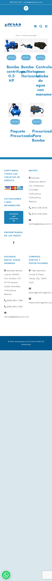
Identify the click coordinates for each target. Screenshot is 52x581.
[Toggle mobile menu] (46, 26)
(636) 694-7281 (14, 306)
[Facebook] (13, 242)
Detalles (12, 57)
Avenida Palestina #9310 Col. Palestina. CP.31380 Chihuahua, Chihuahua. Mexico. (37, 190)
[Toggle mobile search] (40, 26)
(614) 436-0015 (15, 2)
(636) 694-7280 (15, 300)
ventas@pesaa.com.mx (33, 2)
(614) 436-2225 (39, 214)
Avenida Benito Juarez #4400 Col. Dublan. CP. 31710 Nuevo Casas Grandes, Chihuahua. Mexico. (13, 282)
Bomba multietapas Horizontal (32, 71)
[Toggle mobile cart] (35, 26)
